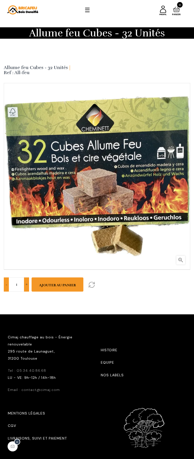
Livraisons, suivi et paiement (37, 438)
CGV (12, 425)
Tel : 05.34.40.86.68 (27, 370)
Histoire (109, 350)
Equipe (107, 362)
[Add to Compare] (91, 284)
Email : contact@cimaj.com (34, 389)
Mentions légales (26, 413)
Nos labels (112, 375)
